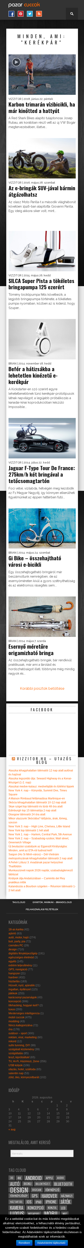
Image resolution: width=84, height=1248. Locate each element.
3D (11, 1178)
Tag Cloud (18, 902)
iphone (51, 1201)
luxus (12, 1009)
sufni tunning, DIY (19, 1045)
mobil (51, 1213)
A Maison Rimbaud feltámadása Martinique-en (37, 798)
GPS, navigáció (18, 969)
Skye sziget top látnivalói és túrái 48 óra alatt (35, 806)
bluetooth (63, 1183)
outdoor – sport (18, 1033)
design (13, 949)
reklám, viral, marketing (23, 1037)
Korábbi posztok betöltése (42, 688)
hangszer (14, 973)
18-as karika (16, 929)
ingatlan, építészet (20, 989)
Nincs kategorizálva (20, 1025)
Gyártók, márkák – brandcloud (52, 902)
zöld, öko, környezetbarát (24, 1077)
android (33, 1177)
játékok (13, 993)
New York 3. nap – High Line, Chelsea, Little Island (39, 826)
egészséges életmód (21, 957)
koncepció (15, 1001)
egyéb (12, 961)
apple (49, 1178)
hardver (13, 977)
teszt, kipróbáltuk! (19, 1057)
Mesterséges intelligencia (24, 1013)
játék (65, 1201)
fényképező (52, 1190)
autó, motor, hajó (19, 937)
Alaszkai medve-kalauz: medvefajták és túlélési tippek (41, 786)
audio (60, 1178)
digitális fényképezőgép (23, 953)
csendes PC (16, 945)
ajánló (12, 933)
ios (29, 1201)
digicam (36, 1190)
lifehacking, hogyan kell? (24, 1005)
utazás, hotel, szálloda (22, 1069)
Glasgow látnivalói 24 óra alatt (27, 814)
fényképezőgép (19, 1196)
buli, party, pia (17, 941)
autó (14, 1183)
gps (34, 1195)
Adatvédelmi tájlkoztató (51, 1242)
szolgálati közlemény (21, 1049)
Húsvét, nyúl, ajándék (22, 985)
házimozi (66, 1196)
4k (19, 1177)
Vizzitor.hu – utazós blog (44, 760)
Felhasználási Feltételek (42, 909)
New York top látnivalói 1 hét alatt (29, 830)
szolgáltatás (16, 1053)
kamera (16, 1207)
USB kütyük (16, 1065)
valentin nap (16, 1073)
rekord (12, 1041)
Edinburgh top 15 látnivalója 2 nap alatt (32, 810)
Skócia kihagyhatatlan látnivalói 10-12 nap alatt (37, 802)
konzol (52, 1208)
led (63, 1207)
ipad (38, 1201)
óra (11, 1029)
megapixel (34, 1214)
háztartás (14, 981)
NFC (65, 1213)
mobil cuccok (16, 1017)
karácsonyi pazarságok (23, 997)
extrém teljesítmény (20, 965)
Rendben (24, 1242)
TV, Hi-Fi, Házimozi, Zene (24, 1061)
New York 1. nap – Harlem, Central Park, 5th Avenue (40, 834)
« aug (12, 1129)
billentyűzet (43, 1184)
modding (14, 1021)
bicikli (27, 1184)
